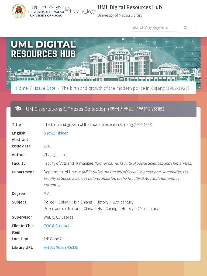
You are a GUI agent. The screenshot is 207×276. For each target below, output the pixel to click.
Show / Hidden (56, 133)
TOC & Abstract (56, 225)
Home (22, 88)
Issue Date (45, 88)
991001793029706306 (61, 247)
